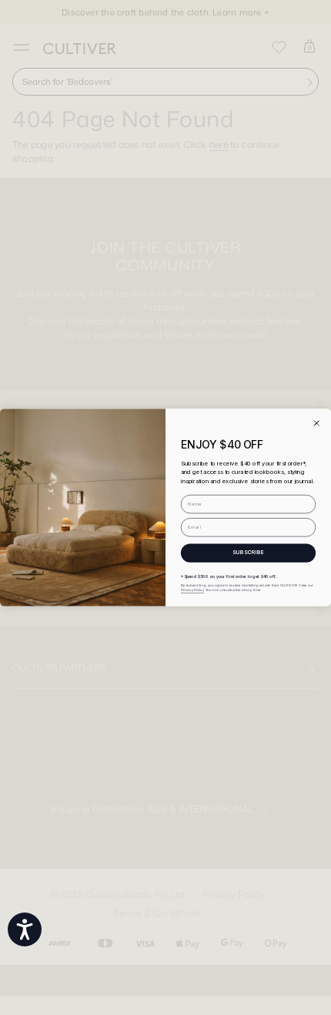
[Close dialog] (316, 423)
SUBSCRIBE (248, 553)
